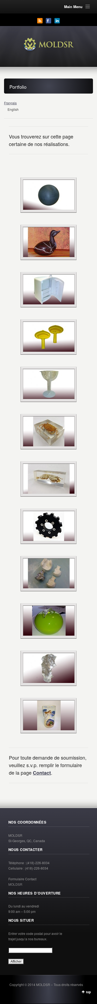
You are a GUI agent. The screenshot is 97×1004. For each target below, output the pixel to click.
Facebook (48, 20)
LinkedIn (57, 20)
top (88, 991)
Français (10, 103)
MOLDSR (15, 884)
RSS (40, 20)
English (13, 109)
